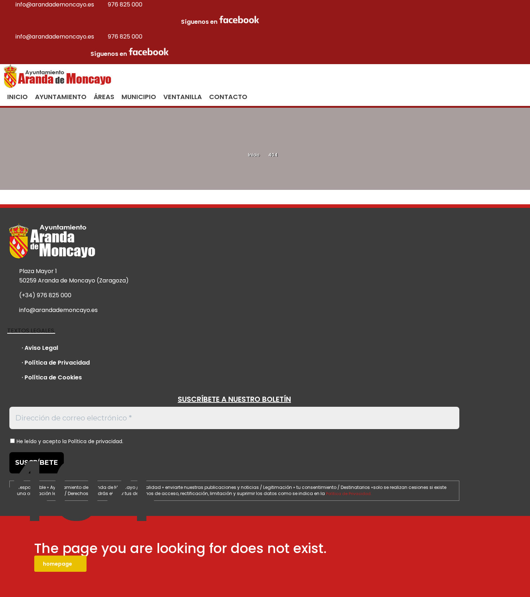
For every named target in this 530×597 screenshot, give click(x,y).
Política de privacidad (95, 441)
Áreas (104, 96)
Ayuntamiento (61, 96)
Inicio (254, 155)
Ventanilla (182, 96)
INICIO (17, 96)
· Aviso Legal (40, 348)
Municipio (139, 96)
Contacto (228, 96)
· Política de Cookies (52, 377)
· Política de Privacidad (56, 362)
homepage (57, 563)
